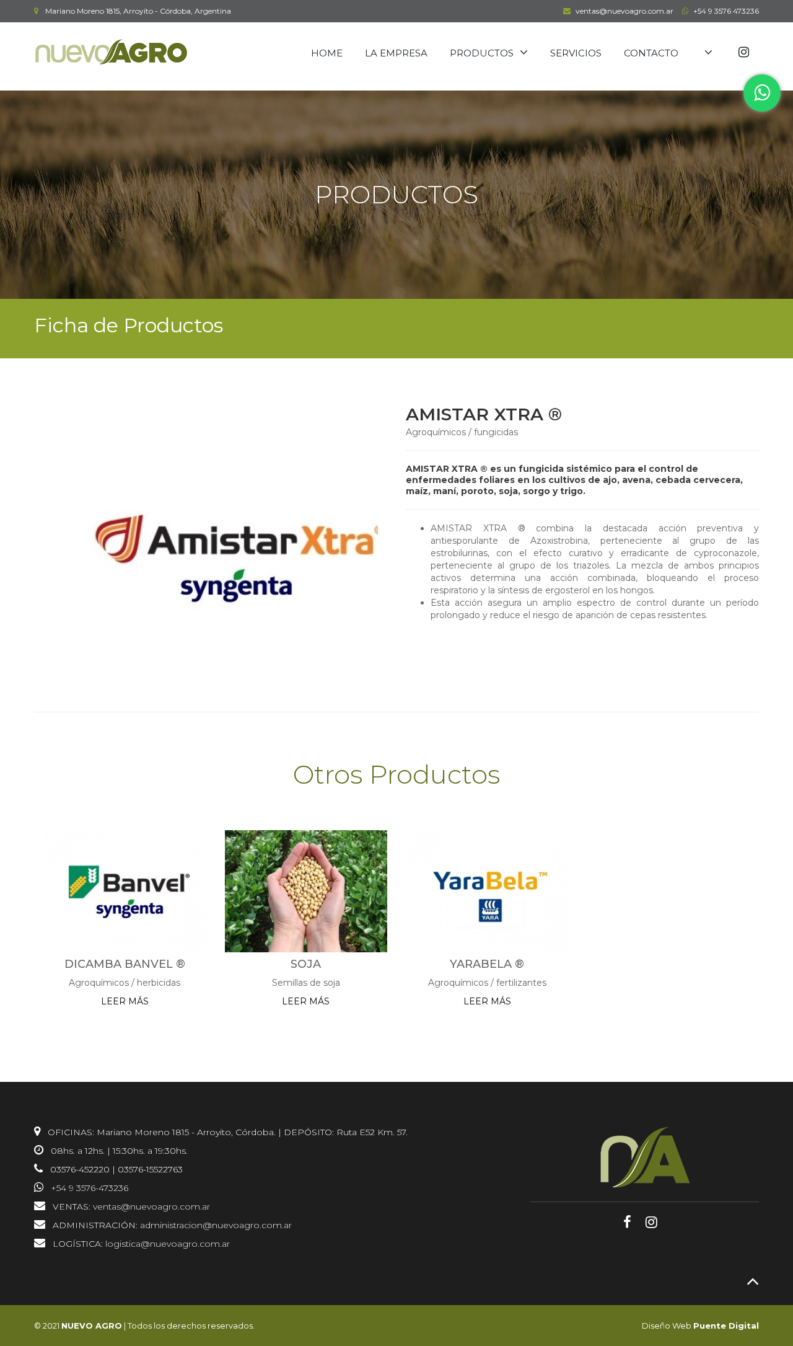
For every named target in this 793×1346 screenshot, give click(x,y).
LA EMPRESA (396, 53)
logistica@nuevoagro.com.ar (167, 1243)
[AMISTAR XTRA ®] (201, 550)
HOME (327, 53)
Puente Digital (726, 1326)
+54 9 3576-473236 (89, 1187)
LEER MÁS (125, 1001)
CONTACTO (651, 53)
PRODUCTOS (482, 53)
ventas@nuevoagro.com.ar (624, 10)
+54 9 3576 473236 (726, 10)
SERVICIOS (576, 53)
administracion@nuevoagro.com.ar (216, 1225)
